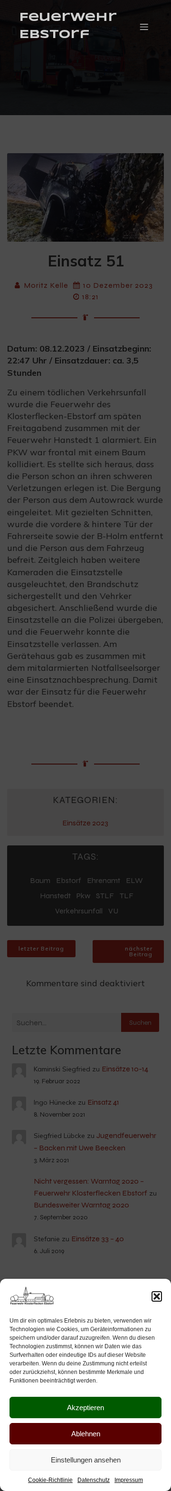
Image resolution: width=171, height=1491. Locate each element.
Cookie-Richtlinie (50, 1480)
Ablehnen (85, 1434)
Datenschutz (93, 1480)
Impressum (128, 1480)
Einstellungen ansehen (86, 1460)
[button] (157, 1296)
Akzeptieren (85, 1407)
